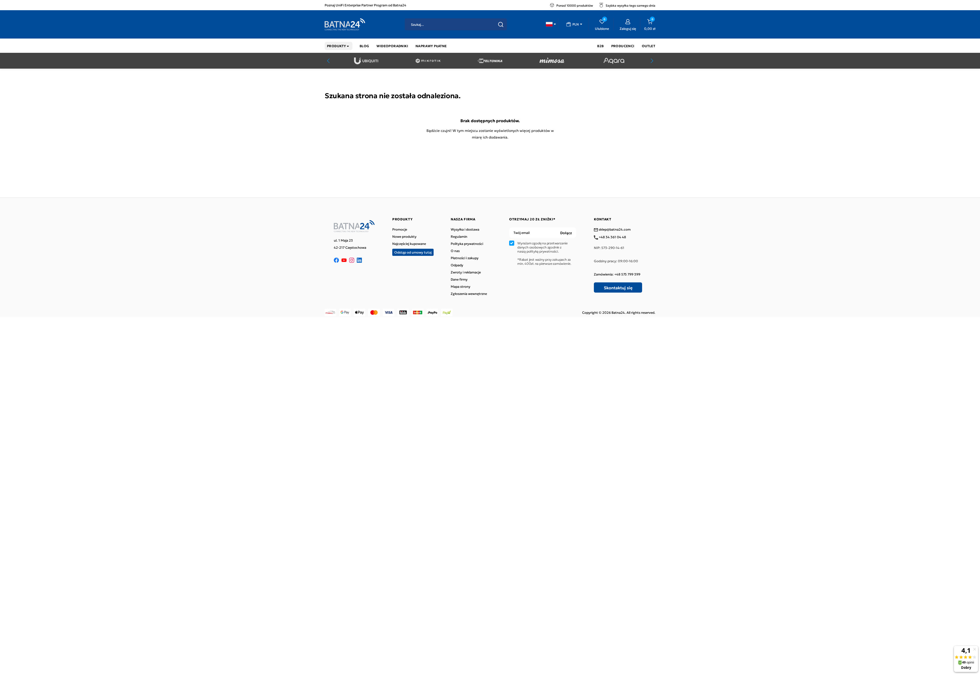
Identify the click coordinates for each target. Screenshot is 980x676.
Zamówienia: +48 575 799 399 (617, 274)
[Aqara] (614, 61)
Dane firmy (459, 279)
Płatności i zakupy (465, 258)
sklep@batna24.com (614, 229)
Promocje (399, 229)
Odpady (457, 265)
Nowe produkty (404, 236)
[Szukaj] (501, 24)
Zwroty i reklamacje (466, 272)
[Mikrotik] (428, 61)
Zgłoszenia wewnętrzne (469, 294)
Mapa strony (460, 286)
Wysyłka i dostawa (465, 229)
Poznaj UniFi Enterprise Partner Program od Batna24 (365, 5)
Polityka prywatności (467, 244)
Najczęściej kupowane (409, 244)
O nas (455, 251)
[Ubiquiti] (366, 61)
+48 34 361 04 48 (612, 237)
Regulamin (459, 236)
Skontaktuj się (618, 287)
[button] (551, 24)
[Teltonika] (489, 61)
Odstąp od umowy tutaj (413, 252)
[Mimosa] (552, 61)
